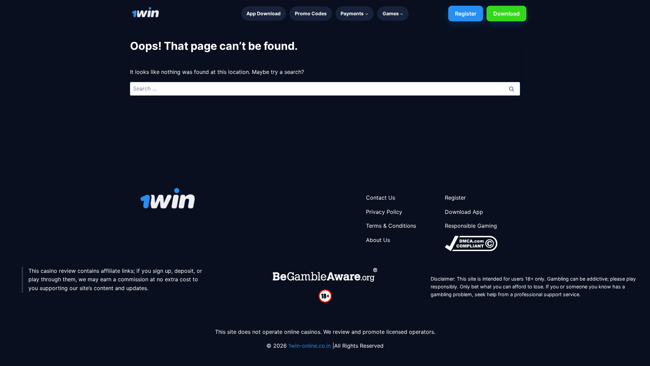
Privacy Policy (384, 211)
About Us (378, 240)
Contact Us (380, 197)
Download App (464, 211)
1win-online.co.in (310, 345)
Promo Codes (311, 13)
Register (465, 13)
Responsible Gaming (471, 225)
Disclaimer (442, 279)
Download (506, 13)
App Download (263, 13)
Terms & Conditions (391, 225)
